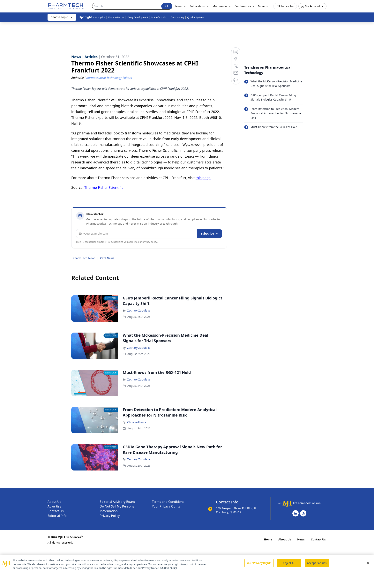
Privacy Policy (110, 516)
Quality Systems (196, 17)
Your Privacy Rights (166, 506)
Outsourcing (177, 17)
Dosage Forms (116, 17)
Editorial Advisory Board (117, 502)
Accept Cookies (316, 563)
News (301, 539)
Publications (198, 6)
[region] (187, 563)
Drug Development (137, 17)
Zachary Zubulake (138, 310)
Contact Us (56, 511)
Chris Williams (136, 422)
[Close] (367, 563)
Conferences (243, 6)
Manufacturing (159, 17)
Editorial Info (57, 516)
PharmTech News (84, 258)
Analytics (100, 17)
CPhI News (107, 258)
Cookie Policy (168, 568)
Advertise (54, 506)
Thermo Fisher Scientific (103, 187)
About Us (54, 502)
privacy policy (149, 242)
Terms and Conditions (168, 502)
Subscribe (207, 233)
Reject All (289, 563)
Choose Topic (59, 17)
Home (268, 539)
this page (203, 177)
